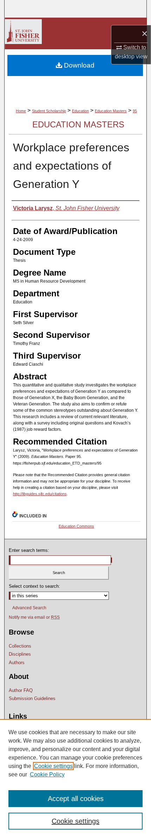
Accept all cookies (76, 798)
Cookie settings (53, 766)
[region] (75, 778)
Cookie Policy (47, 774)
